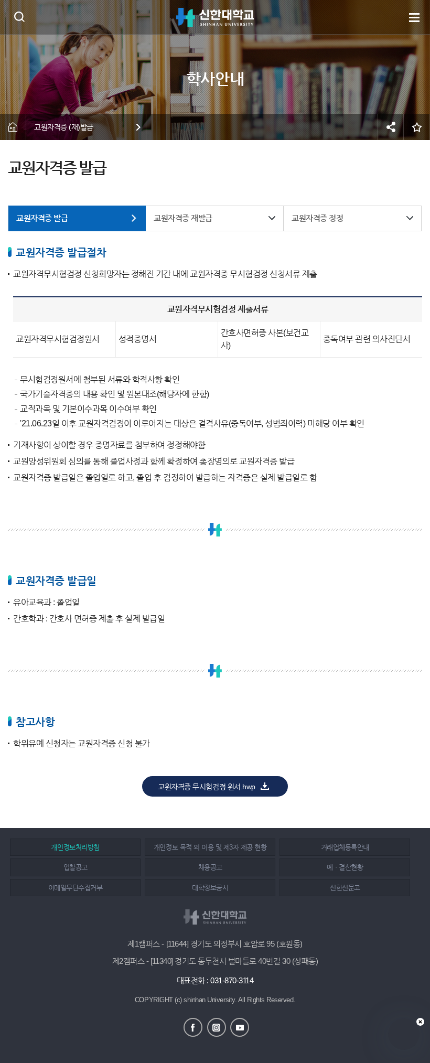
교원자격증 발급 (42, 217)
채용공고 (210, 867)
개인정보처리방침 (75, 847)
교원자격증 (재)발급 (63, 127)
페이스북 (193, 1027)
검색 (19, 16)
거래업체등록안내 (345, 847)
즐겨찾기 (417, 127)
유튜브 (239, 1027)
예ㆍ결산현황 (345, 867)
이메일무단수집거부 (75, 888)
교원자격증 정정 (317, 217)
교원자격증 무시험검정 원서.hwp (206, 786)
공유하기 (391, 127)
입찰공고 (75, 867)
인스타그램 (216, 1027)
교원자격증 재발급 (183, 217)
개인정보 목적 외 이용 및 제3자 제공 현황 (210, 847)
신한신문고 (345, 888)
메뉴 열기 (414, 17)
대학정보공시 (210, 888)
